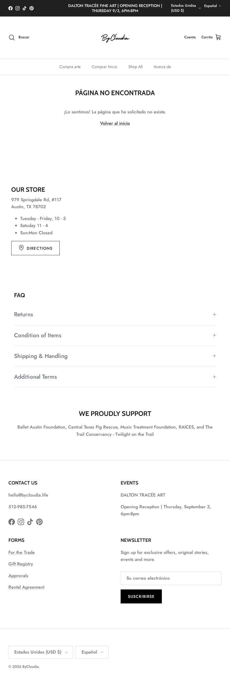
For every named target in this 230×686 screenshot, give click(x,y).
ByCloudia (30, 666)
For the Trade (21, 552)
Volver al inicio (115, 123)
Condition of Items (37, 335)
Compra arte (70, 66)
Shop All (135, 66)
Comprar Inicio (104, 66)
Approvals (18, 575)
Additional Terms (35, 377)
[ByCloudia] (115, 37)
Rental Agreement (26, 587)
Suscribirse (141, 596)
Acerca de (162, 66)
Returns (23, 314)
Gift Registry (20, 564)
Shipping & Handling (41, 356)
